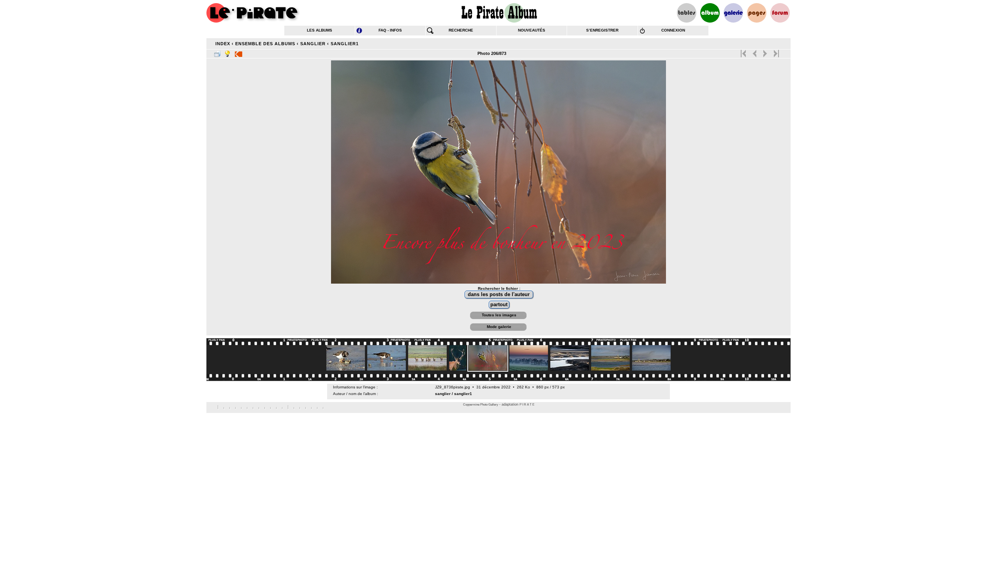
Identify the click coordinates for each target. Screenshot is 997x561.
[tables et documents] (686, 13)
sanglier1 (345, 43)
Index (222, 43)
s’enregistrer (602, 30)
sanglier (313, 43)
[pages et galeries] (756, 13)
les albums (319, 30)
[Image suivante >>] (765, 51)
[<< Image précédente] (754, 51)
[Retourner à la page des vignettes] (217, 52)
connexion (673, 30)
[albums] (710, 13)
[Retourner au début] (744, 51)
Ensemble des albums (265, 43)
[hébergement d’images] (733, 13)
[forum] (780, 13)
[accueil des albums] (498, 13)
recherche (461, 30)
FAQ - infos (390, 30)
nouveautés (531, 30)
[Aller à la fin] (775, 51)
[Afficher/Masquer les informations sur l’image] (227, 52)
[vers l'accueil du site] (253, 13)
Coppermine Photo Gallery (480, 404)
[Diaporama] (238, 52)
